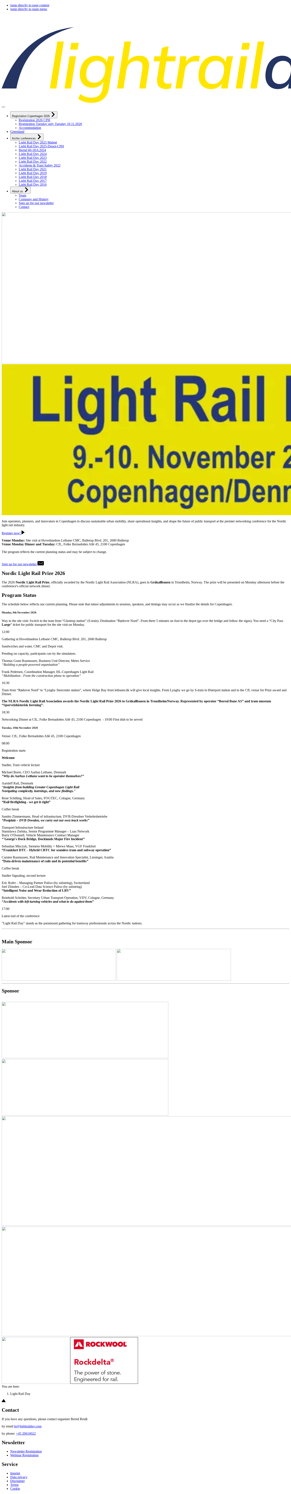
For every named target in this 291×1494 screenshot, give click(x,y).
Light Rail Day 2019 (33, 173)
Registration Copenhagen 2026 (31, 116)
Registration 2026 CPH (34, 120)
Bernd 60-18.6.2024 (32, 150)
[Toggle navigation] (3, 107)
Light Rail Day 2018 (33, 177)
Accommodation (30, 128)
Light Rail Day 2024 (33, 154)
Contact (24, 207)
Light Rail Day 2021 (33, 169)
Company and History (34, 199)
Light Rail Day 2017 (33, 180)
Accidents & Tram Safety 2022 (40, 165)
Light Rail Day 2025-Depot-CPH (41, 146)
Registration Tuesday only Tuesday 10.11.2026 (50, 124)
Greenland (17, 131)
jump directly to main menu (28, 9)
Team (22, 195)
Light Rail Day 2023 (33, 158)
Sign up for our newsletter (36, 203)
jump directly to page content (29, 5)
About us (18, 191)
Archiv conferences (24, 138)
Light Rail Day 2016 (33, 184)
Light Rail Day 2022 (33, 161)
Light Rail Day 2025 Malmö (38, 142)
